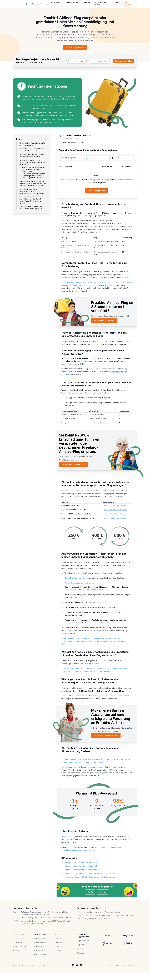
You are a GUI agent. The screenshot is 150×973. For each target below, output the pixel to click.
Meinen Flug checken (75, 48)
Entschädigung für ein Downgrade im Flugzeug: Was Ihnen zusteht (109, 915)
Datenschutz (120, 965)
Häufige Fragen (40, 955)
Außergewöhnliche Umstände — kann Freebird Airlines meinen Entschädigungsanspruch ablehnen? (32, 191)
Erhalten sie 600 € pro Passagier (115, 518)
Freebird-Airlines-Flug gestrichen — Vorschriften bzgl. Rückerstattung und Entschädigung (32, 162)
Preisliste (16, 950)
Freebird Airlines (67, 837)
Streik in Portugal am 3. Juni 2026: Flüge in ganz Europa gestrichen (46, 918)
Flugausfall (38, 946)
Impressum (131, 965)
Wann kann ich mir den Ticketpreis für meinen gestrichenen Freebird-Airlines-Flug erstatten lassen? (33, 176)
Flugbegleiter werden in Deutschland (98, 919)
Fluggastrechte (39, 938)
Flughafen (80, 945)
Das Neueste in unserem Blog (88, 908)
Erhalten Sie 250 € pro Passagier (115, 505)
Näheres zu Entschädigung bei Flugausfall (81, 866)
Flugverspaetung (40, 942)
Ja (92, 892)
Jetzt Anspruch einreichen (73, 464)
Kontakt (87, 3)
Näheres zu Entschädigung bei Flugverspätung (83, 862)
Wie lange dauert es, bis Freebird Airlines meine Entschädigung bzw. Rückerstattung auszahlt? (31, 209)
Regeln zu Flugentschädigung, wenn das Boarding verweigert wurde (91, 873)
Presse (58, 946)
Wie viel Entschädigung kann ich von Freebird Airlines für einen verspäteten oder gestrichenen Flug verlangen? (32, 183)
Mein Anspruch (127, 4)
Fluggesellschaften (84, 941)
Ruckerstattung (18, 938)
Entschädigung (18, 942)
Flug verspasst (39, 950)
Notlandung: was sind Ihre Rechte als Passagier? (103, 912)
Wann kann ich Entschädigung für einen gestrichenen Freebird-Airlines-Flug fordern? (33, 169)
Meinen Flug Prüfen (96, 191)
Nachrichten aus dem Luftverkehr (26, 908)
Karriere (58, 950)
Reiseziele (80, 949)
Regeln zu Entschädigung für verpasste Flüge (82, 870)
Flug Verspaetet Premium (100, 4)
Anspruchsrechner (19, 946)
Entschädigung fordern (104, 320)
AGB (111, 965)
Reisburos (80, 953)
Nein (104, 892)
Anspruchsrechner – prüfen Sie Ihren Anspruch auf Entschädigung (90, 877)
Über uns (58, 942)
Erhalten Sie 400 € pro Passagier (115, 510)
